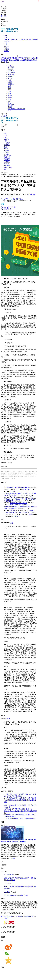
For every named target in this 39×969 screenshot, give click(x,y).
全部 (7, 62)
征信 (5, 147)
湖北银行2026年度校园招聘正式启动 (16, 895)
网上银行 (7, 145)
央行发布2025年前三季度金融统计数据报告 (18, 809)
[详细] (13, 858)
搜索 (2, 54)
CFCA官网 (4, 918)
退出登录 (4, 16)
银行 (5, 169)
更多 (11, 523)
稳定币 (9, 58)
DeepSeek (10, 69)
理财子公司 (8, 156)
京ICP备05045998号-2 (22, 927)
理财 (22, 39)
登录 (2, 1)
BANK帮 (11, 105)
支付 (5, 135)
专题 (5, 43)
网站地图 (28, 916)
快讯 (9, 39)
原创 (5, 39)
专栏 (5, 45)
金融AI (34, 58)
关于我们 (4, 916)
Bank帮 (3, 62)
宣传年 (6, 47)
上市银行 (7, 162)
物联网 (11, 60)
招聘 (12, 39)
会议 (15, 39)
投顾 (5, 141)
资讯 (5, 37)
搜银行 (6, 51)
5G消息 (6, 154)
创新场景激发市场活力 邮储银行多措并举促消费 (20, 798)
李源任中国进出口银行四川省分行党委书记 (22, 818)
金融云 (6, 60)
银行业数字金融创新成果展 (28, 60)
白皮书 (6, 139)
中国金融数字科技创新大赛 (18, 503)
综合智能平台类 (18, 199)
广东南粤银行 (5, 207)
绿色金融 (7, 158)
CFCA (6, 148)
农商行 (6, 163)
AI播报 (6, 49)
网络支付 (28, 58)
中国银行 (7, 143)
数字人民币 (21, 58)
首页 (5, 35)
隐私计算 (14, 58)
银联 (5, 137)
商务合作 (22, 916)
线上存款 (5, 199)
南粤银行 (13, 510)
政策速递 (9, 41)
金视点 (31, 39)
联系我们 (10, 916)
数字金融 (4, 58)
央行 (5, 883)
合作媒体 (16, 916)
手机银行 (7, 152)
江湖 (18, 39)
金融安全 (16, 60)
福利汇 (26, 39)
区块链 (10, 78)
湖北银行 (7, 892)
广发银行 (7, 160)
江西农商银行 (8, 874)
